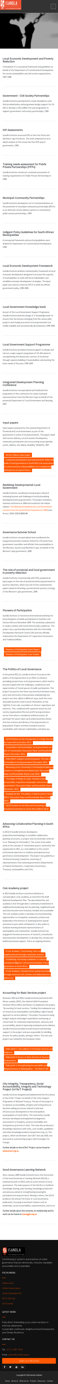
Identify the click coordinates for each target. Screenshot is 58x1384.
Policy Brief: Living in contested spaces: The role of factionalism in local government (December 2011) (27, 761)
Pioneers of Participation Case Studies (22, 654)
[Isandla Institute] (10, 3)
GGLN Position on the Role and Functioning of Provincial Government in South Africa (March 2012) (26, 807)
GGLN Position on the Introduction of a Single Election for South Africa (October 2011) (28, 741)
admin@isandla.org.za (18, 1354)
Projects (33, 1381)
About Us (14, 1381)
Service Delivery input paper (18, 455)
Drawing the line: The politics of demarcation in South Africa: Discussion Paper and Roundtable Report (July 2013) (28, 797)
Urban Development (12, 1293)
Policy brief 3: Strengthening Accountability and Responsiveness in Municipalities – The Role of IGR (26, 1067)
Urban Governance (11, 1288)
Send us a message (29, 1360)
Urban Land (7, 1283)
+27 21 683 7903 (14, 1349)
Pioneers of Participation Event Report (23, 649)
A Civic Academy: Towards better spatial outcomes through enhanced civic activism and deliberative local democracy (27, 974)
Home (7, 1381)
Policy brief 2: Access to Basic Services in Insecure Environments (27, 1059)
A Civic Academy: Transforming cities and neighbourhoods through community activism (24, 953)
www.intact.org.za (11, 1151)
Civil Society (7, 1303)
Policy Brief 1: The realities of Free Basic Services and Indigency (28, 1051)
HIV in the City (8, 1298)
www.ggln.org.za (29, 1214)
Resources (41, 1381)
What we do (24, 1381)
